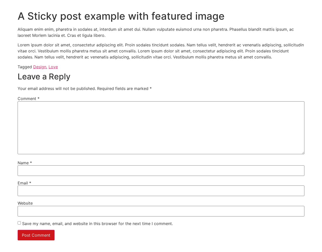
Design (39, 66)
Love (53, 66)
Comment (28, 99)
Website (25, 203)
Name (25, 163)
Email (24, 183)
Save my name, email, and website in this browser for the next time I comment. (97, 224)
